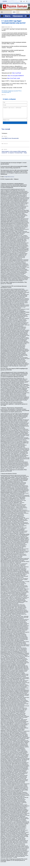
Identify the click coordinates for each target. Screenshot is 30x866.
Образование (18, 16)
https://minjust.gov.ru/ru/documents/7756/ (16, 282)
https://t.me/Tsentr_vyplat (13, 78)
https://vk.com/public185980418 (16, 75)
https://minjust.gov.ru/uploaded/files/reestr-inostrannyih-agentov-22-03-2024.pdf (14, 859)
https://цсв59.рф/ (16, 73)
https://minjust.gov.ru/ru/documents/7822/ (16, 469)
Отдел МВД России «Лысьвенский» (10, 138)
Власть (7, 16)
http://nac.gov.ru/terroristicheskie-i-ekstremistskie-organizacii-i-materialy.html (12, 403)
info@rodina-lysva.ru (9, 176)
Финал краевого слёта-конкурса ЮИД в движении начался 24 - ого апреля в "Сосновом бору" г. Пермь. (14, 152)
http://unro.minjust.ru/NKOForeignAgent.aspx (17, 368)
